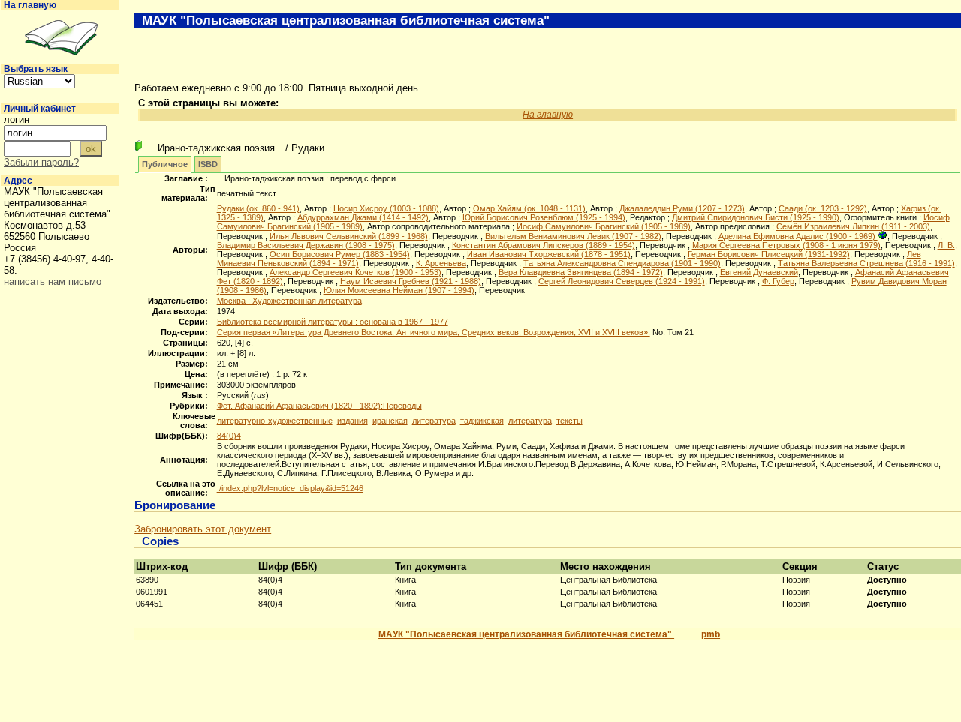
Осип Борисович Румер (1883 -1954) (340, 254)
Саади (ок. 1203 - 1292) (823, 208)
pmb (710, 634)
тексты (569, 420)
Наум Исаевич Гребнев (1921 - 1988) (410, 281)
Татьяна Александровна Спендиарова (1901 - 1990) (622, 263)
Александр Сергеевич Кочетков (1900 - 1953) (355, 272)
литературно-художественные (275, 420)
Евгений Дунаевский (759, 272)
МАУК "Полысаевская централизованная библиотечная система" (526, 634)
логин (16, 119)
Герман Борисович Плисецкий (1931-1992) (769, 254)
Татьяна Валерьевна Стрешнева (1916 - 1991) (866, 263)
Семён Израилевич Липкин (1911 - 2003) (853, 226)
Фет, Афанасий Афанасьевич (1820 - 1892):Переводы (319, 405)
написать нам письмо (52, 281)
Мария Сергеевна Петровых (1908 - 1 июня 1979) (786, 245)
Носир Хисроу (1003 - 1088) (386, 208)
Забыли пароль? (41, 162)
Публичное (165, 164)
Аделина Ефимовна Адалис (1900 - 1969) (798, 236)
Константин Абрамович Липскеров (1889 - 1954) (543, 245)
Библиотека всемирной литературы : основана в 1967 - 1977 (332, 321)
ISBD (208, 164)
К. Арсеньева (441, 263)
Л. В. (946, 245)
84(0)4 (229, 435)
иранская (390, 420)
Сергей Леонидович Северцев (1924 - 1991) (621, 281)
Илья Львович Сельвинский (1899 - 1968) (349, 236)
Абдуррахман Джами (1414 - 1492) (363, 217)
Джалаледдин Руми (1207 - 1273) (682, 208)
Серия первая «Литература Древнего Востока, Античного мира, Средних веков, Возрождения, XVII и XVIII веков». (433, 332)
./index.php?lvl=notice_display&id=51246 (290, 488)
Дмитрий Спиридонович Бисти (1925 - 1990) (755, 217)
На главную (30, 5)
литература (434, 420)
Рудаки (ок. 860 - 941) (258, 208)
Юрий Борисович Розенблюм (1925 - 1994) (543, 217)
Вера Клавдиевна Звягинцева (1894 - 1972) (581, 272)
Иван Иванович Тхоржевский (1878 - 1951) (549, 254)
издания (352, 420)
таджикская (482, 420)
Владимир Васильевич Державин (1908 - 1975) (306, 245)
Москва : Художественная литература (289, 300)
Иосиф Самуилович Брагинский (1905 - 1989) (604, 226)
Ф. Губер (778, 281)
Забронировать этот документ (202, 529)
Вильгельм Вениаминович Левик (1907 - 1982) (573, 236)
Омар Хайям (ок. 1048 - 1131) (529, 208)
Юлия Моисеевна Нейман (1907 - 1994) (399, 290)
